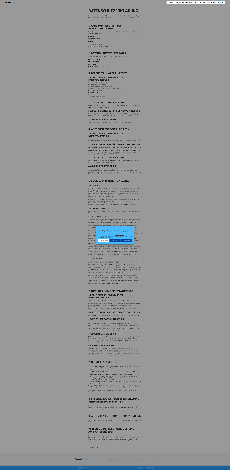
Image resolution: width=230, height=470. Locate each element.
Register (213, 2)
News (207, 2)
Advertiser (171, 2)
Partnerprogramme (187, 2)
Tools (196, 2)
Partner (178, 2)
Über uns (202, 2)
